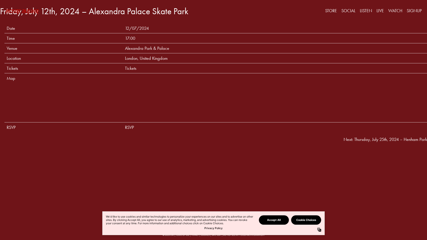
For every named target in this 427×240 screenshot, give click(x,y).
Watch (395, 10)
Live (380, 10)
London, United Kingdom (146, 58)
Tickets (130, 68)
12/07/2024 (137, 28)
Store (331, 10)
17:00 (130, 38)
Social (348, 10)
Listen (366, 10)
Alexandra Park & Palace (147, 48)
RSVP (129, 127)
